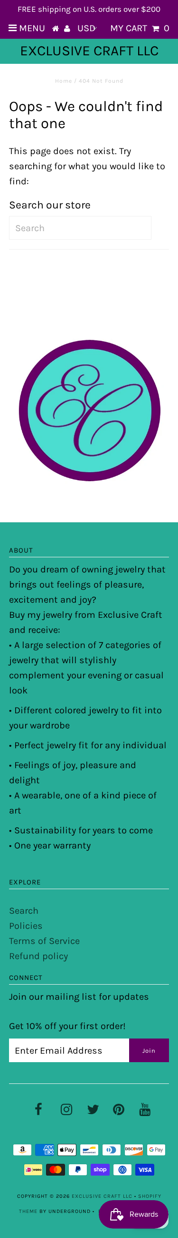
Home (63, 81)
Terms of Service (44, 940)
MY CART (139, 28)
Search (23, 910)
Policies (26, 925)
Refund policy (38, 956)
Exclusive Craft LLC (89, 50)
